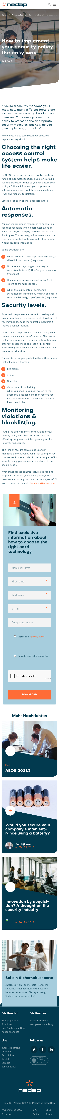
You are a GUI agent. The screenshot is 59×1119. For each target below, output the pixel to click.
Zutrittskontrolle (11, 1047)
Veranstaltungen (39, 1020)
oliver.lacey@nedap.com (42, 483)
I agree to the (31, 636)
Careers (6, 1062)
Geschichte (8, 1055)
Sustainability (9, 1066)
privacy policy (38, 636)
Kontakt (6, 1059)
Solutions (7, 1024)
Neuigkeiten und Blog (13, 1028)
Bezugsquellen (10, 1020)
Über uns (6, 1051)
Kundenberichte (10, 1031)
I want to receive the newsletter (33, 656)
